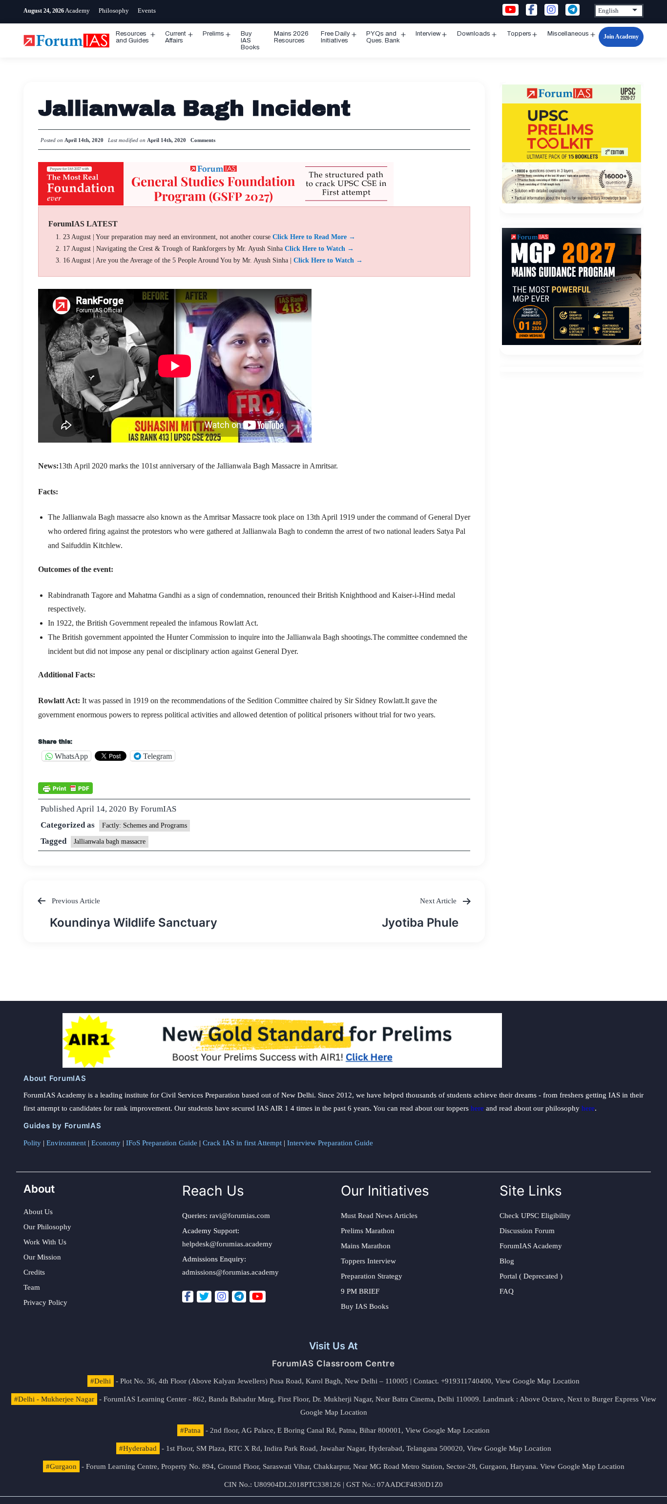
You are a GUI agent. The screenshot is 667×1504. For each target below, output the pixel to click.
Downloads (473, 33)
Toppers (519, 33)
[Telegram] (239, 1296)
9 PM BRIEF (360, 1291)
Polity (32, 1143)
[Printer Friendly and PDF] (65, 787)
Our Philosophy (47, 1227)
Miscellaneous (568, 33)
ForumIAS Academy (531, 1246)
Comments (202, 140)
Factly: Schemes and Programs (144, 825)
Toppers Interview (368, 1261)
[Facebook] (187, 1296)
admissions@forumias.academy (230, 1272)
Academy (77, 10)
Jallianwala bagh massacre (110, 841)
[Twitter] (204, 1296)
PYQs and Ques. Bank (383, 37)
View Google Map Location (537, 1381)
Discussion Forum (527, 1231)
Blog (507, 1261)
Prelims (213, 33)
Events (147, 10)
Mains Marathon (366, 1246)
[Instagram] (222, 1296)
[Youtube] (258, 1296)
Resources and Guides (132, 37)
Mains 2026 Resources (291, 37)
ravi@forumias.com (239, 1215)
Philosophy (114, 10)
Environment (66, 1143)
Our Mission (42, 1257)
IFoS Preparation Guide (161, 1143)
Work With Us (44, 1242)
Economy (106, 1143)
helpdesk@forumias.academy (227, 1244)
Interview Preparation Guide (330, 1143)
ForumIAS (158, 808)
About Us (38, 1212)
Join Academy (621, 36)
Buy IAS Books (250, 40)
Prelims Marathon (368, 1231)
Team (31, 1287)
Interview (428, 33)
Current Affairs (175, 37)
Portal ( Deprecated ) (531, 1276)
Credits (34, 1272)
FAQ (507, 1291)
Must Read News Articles (379, 1215)
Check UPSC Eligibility (535, 1215)
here (477, 1108)
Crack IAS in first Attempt (242, 1143)
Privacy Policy (45, 1302)
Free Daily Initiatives (335, 37)
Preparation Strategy (371, 1276)
